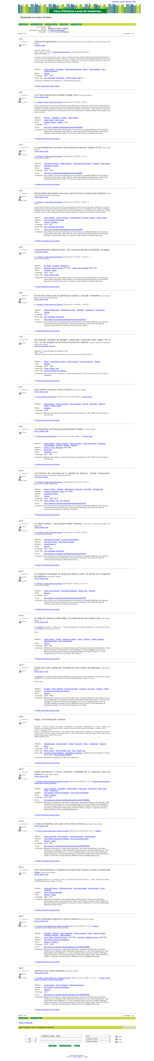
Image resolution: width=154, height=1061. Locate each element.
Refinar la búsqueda (57, 30)
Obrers (85, 744)
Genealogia (55, 118)
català (134, 1)
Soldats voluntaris (97, 639)
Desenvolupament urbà (73, 69)
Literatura (56, 266)
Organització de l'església (82, 163)
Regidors (74, 445)
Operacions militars (69, 639)
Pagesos (59, 445)
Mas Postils (48, 450)
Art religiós (88, 489)
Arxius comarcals (62, 218)
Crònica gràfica (49, 69)
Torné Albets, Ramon (41, 252)
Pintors (52, 489)
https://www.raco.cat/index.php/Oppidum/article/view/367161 (65, 598)
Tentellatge (48, 452)
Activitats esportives (51, 935)
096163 (39, 676)
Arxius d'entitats (57, 689)
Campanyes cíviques (68, 310)
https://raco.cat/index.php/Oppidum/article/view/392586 (63, 229)
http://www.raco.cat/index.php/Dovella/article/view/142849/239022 (67, 995)
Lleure (46, 790)
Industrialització (49, 744)
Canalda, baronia (50, 122)
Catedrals (60, 489)
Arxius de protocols (86, 362)
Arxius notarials (72, 362)
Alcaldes (67, 445)
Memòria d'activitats (77, 985)
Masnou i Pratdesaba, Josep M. (44, 346)
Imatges (95, 926)
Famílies (64, 118)
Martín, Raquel (49, 751)
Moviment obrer (61, 744)
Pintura (46, 489)
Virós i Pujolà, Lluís (78, 751)
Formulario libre (130, 1027)
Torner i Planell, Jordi (73, 78)
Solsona (47, 73)
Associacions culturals (52, 540)
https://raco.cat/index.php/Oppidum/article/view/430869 (63, 127)
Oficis (103, 69)
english (122, 1)
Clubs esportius (65, 935)
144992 (39, 627)
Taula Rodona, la (50, 544)
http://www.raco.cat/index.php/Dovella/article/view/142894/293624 (67, 846)
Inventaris (82, 689)
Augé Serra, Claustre (41, 477)
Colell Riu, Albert (39, 45)
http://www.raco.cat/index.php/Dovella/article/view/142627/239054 (67, 947)
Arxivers (85, 404)
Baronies (47, 118)
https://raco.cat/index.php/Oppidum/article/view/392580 (63, 173)
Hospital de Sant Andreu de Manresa (57, 691)
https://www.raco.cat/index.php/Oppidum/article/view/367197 (65, 554)
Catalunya (47, 408)
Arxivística (93, 404)
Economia (78, 744)
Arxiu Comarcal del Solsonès (54, 220)
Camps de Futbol (99, 933)
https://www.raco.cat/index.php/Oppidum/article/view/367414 (65, 319)
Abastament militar (50, 641)
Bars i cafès (102, 789)
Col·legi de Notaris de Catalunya (55, 371)
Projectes (92, 591)
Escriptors (47, 266)
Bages (54, 270)
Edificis (85, 69)
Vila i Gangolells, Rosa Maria (54, 78)
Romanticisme (98, 489)
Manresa (47, 364)
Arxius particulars (76, 443)
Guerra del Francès (50, 888)
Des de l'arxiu (87, 397)
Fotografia (47, 933)
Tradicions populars (51, 71)
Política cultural (56, 406)
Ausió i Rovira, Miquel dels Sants (55, 937)
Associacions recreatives (70, 540)
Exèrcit (79, 639)
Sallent (46, 795)
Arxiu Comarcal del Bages (63, 755)
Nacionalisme (100, 310)
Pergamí (99, 689)
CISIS (75, 1056)
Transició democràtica (51, 310)
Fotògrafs (55, 933)
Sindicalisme (93, 744)
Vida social (83, 789)
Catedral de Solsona (51, 166)
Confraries (96, 163)
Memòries (80, 310)
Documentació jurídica (58, 362)
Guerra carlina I (49, 639)
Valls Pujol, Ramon (50, 542)
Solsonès (54, 222)
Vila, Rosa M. (65, 501)
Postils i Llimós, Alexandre (53, 447)
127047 (39, 879)
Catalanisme (89, 310)
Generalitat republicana (69, 591)
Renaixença (65, 266)
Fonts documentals (90, 443)
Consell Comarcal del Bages (54, 753)
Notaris (46, 362)
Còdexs (106, 689)
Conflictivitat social (65, 888)
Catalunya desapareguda (61, 52)
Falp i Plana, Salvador (66, 542)
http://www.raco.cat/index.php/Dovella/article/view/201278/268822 (67, 800)
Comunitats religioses (51, 163)
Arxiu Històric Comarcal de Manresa (56, 793)
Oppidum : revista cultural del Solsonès (49, 102)
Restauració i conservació (74, 489)
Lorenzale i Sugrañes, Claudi (54, 491)
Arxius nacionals (75, 404)
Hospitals (47, 689)
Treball (71, 744)
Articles (98, 831)
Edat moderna (73, 118)
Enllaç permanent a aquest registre (48, 86)
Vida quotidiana (94, 69)
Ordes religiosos (66, 163)
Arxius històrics (49, 218)
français (128, 1)
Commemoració (75, 218)
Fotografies (60, 69)
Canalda (60, 122)
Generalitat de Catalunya (73, 753)
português (115, 1)
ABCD (79, 1056)
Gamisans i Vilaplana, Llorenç (87, 937)
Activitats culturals (88, 218)
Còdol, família (49, 120)
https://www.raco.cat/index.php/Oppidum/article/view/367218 (65, 503)
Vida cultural (92, 789)
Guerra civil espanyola (52, 591)
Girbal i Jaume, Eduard (80, 268)
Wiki (86, 1056)
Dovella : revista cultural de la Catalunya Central (52, 781)
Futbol (89, 933)
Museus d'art (82, 591)
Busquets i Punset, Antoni (53, 268)
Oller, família (59, 120)
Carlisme (87, 639)
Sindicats (103, 744)
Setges (58, 639)
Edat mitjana (105, 163)
